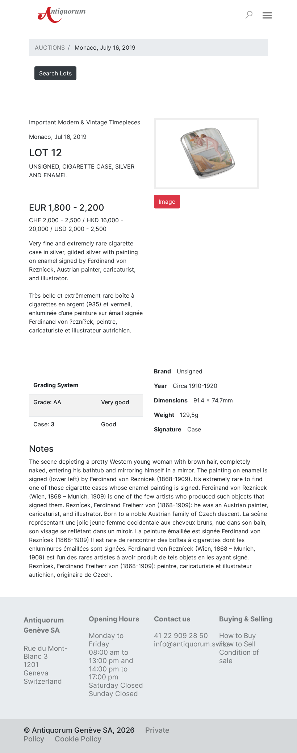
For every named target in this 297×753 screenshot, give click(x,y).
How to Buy (237, 636)
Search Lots (55, 73)
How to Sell (237, 644)
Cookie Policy (78, 739)
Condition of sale (239, 656)
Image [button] (167, 201)
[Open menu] (267, 15)
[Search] (249, 15)
